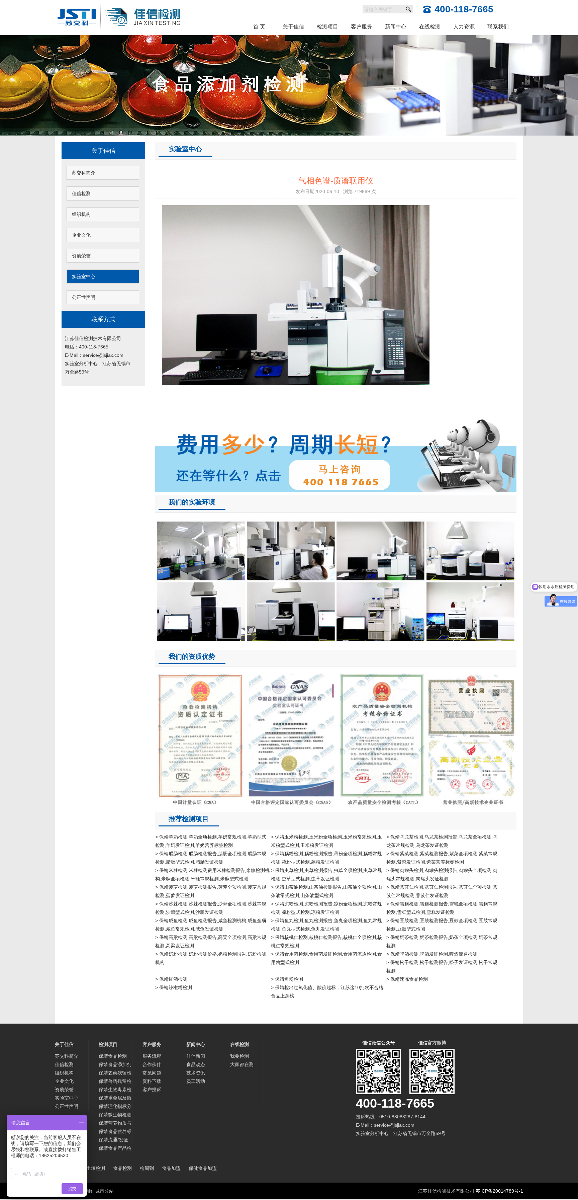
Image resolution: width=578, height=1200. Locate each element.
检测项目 (327, 26)
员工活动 (195, 1081)
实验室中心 (83, 276)
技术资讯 (195, 1072)
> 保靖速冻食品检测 (407, 979)
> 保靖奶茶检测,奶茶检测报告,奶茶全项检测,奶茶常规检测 (441, 941)
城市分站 (104, 1191)
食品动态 (195, 1064)
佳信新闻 (195, 1056)
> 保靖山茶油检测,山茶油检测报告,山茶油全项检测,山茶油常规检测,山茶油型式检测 (326, 891)
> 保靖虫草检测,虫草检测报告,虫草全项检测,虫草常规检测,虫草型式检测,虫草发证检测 (326, 874)
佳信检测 (81, 193)
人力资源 (464, 26)
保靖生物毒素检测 (115, 1090)
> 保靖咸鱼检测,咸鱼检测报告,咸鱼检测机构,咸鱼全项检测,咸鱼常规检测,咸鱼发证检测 (210, 925)
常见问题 (151, 1072)
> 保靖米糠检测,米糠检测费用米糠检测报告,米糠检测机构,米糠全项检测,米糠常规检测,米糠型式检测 (212, 874)
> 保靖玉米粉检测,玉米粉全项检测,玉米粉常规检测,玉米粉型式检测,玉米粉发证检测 (326, 841)
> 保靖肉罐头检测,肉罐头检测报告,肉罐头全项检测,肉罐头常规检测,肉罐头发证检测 (441, 874)
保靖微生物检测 (115, 1114)
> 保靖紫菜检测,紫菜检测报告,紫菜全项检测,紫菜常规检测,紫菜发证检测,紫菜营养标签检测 (441, 858)
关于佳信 (293, 26)
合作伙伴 (151, 1064)
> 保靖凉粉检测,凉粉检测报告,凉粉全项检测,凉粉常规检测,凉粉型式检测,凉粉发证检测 (326, 908)
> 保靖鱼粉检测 (287, 979)
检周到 (147, 1168)
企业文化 (81, 235)
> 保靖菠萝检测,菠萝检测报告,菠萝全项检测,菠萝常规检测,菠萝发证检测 (210, 891)
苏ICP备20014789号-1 (499, 1191)
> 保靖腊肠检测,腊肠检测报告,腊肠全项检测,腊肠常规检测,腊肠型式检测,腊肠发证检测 (210, 858)
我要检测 (239, 1056)
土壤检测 (95, 1168)
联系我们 (498, 26)
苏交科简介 (83, 172)
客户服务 (361, 26)
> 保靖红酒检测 (171, 979)
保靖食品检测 (113, 1056)
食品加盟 (171, 1168)
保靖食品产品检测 (115, 1148)
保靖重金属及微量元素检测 (115, 1098)
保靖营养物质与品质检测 (115, 1123)
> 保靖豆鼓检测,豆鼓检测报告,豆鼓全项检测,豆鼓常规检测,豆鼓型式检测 (441, 925)
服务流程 (151, 1056)
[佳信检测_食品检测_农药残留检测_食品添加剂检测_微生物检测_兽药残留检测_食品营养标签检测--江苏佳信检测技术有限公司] (119, 4)
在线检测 (430, 26)
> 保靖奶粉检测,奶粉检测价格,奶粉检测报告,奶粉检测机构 (210, 958)
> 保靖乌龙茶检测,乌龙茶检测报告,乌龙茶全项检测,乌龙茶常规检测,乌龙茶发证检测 (441, 841)
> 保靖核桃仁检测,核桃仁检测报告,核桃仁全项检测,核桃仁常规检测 (326, 941)
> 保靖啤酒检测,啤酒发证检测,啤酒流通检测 (431, 954)
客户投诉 (151, 1089)
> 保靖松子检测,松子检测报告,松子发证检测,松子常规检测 (441, 966)
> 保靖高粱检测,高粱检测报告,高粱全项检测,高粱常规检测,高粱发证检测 (210, 941)
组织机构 (81, 214)
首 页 (259, 26)
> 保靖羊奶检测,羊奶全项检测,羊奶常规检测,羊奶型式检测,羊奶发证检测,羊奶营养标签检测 (210, 841)
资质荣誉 (81, 255)
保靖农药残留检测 (115, 1073)
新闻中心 (395, 26)
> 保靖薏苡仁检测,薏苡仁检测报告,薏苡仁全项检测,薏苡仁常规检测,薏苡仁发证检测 (441, 891)
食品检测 (122, 1168)
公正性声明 (83, 297)
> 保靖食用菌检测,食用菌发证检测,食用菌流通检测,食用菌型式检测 (326, 958)
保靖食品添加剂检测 (115, 1065)
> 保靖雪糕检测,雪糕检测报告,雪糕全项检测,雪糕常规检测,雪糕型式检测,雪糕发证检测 (441, 908)
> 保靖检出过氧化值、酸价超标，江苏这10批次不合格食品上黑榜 (327, 991)
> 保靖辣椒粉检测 (173, 987)
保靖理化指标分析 (115, 1107)
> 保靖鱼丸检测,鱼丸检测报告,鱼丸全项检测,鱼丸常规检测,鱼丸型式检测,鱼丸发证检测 (326, 925)
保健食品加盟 (203, 1168)
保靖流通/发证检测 (113, 1140)
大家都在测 (242, 1064)
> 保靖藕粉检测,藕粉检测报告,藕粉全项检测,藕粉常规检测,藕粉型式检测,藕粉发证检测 (326, 858)
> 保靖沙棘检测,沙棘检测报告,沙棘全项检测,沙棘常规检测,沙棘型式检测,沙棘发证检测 (210, 908)
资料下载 (151, 1081)
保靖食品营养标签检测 (115, 1132)
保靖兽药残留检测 (115, 1082)
